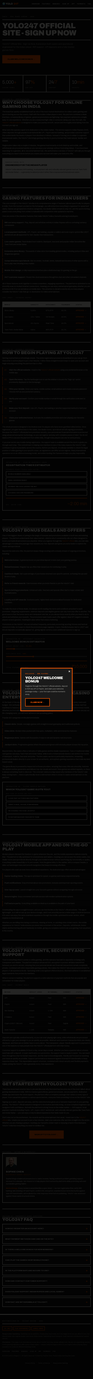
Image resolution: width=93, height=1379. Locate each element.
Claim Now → (37, 702)
